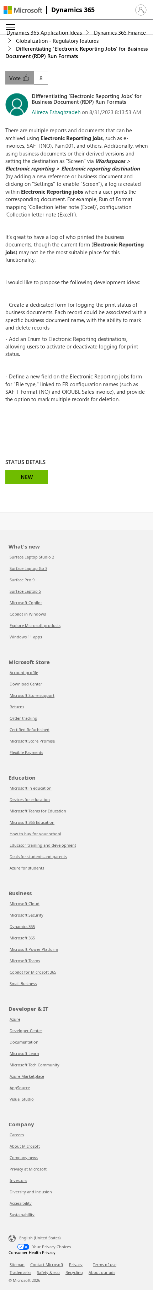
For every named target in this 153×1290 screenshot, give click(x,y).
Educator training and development (43, 845)
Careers (17, 1134)
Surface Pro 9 (22, 579)
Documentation (24, 1042)
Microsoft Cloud (24, 903)
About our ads (102, 1272)
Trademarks (20, 1272)
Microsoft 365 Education (32, 822)
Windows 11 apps (26, 636)
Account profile (24, 672)
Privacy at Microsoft (28, 1169)
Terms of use (104, 1264)
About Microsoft (25, 1146)
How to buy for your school (35, 833)
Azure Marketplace (27, 1076)
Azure (15, 1019)
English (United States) (39, 1237)
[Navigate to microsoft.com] (23, 10)
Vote (15, 78)
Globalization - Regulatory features (57, 40)
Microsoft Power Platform (34, 949)
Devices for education (30, 799)
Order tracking (23, 718)
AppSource (20, 1087)
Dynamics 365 (73, 9)
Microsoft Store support (32, 695)
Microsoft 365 (22, 937)
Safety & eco (48, 1272)
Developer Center (26, 1030)
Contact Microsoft (46, 1264)
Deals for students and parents (38, 856)
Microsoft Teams (25, 960)
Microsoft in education (31, 788)
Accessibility (21, 1203)
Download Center (26, 684)
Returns (17, 706)
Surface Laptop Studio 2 (32, 557)
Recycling (74, 1272)
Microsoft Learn (24, 1053)
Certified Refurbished (29, 729)
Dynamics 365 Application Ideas (44, 32)
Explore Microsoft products (35, 625)
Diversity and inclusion (31, 1191)
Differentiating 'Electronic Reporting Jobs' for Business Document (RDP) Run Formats (76, 52)
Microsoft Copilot (26, 602)
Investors (18, 1180)
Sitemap (17, 1264)
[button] (140, 10)
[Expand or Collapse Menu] (10, 27)
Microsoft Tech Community (34, 1064)
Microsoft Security (26, 915)
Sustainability (22, 1214)
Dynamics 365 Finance (120, 32)
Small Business (23, 983)
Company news (24, 1157)
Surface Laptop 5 (25, 591)
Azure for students (27, 868)
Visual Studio (22, 1099)
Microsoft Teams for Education (38, 811)
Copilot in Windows (28, 614)
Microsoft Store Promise (32, 741)
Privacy (76, 1264)
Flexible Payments (26, 752)
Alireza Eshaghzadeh (56, 112)
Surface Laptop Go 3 (28, 568)
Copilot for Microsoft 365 (33, 972)
